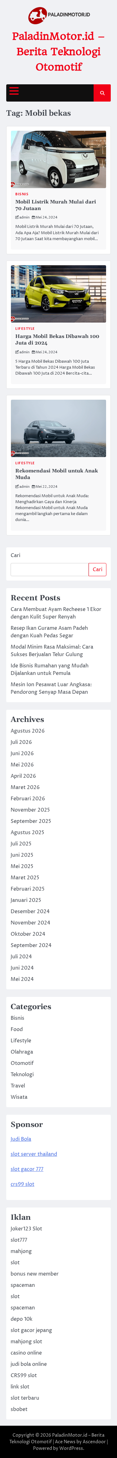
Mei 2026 (22, 764)
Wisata (19, 1097)
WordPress (71, 1448)
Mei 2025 (22, 866)
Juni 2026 (22, 753)
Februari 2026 (28, 798)
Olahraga (22, 1052)
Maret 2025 (25, 877)
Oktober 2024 (28, 934)
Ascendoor (94, 1442)
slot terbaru (25, 1398)
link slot (20, 1386)
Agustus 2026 (28, 731)
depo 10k (21, 1319)
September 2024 (31, 945)
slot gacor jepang (31, 1330)
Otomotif (22, 1063)
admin (24, 217)
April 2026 (23, 776)
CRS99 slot (24, 1375)
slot (15, 1262)
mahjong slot (26, 1341)
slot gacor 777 (27, 1169)
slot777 (19, 1240)
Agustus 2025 (27, 832)
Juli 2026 (21, 742)
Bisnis (21, 194)
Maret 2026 (25, 787)
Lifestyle (25, 328)
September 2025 (31, 821)
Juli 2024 (21, 956)
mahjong (21, 1251)
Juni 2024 (22, 968)
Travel (18, 1085)
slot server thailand (34, 1154)
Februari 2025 (28, 889)
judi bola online (29, 1364)
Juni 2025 (22, 855)
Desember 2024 (30, 911)
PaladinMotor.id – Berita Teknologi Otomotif (58, 51)
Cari (15, 555)
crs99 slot (22, 1184)
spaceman (23, 1285)
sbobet (19, 1409)
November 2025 (30, 810)
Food (17, 1029)
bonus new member (35, 1274)
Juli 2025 (21, 843)
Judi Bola (21, 1139)
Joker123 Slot (26, 1228)
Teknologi (22, 1074)
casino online (26, 1353)
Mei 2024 (22, 979)
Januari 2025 (26, 900)
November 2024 (30, 922)
